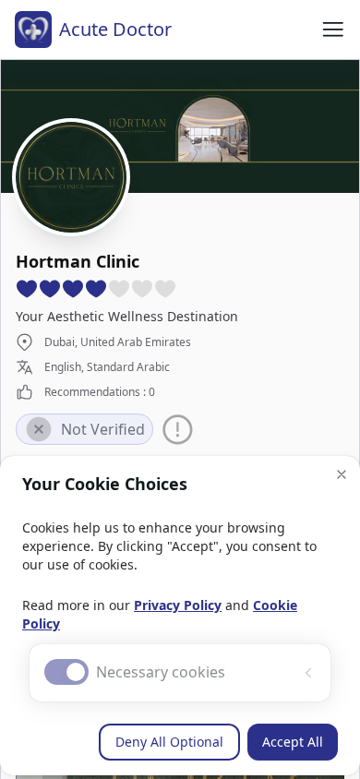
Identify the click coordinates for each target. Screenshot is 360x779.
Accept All (292, 741)
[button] (341, 474)
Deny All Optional (169, 741)
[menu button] (333, 30)
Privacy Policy (178, 605)
